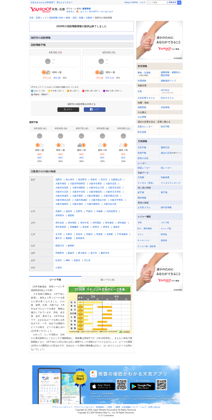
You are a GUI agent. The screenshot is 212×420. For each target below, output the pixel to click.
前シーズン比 (108, 279)
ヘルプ (142, 2)
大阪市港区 (77, 204)
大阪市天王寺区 (113, 191)
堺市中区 (84, 222)
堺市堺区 (72, 222)
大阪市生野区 (95, 183)
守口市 (87, 260)
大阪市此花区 (61, 187)
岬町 (68, 260)
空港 (140, 222)
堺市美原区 (60, 227)
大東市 (69, 234)
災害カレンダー (145, 126)
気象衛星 (165, 177)
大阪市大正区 (61, 191)
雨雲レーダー (144, 168)
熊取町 (71, 215)
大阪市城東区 (78, 187)
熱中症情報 (166, 207)
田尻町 (99, 234)
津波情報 (165, 107)
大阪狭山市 (116, 179)
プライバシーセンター (84, 407)
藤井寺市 (105, 253)
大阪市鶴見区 (95, 191)
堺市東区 (109, 222)
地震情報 (142, 107)
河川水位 (167, 91)
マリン (141, 234)
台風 (140, 91)
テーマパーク (144, 240)
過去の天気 (171, 153)
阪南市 (71, 253)
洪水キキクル (167, 98)
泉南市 (116, 227)
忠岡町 (110, 234)
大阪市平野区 (116, 200)
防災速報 (142, 132)
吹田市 (96, 227)
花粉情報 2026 (56, 17)
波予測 (141, 192)
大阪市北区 (111, 183)
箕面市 (77, 260)
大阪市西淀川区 (111, 196)
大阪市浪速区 (61, 196)
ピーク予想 (55, 279)
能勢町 (71, 245)
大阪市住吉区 (114, 187)
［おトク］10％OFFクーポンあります (96, 11)
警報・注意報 (144, 73)
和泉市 (93, 179)
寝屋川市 (59, 245)
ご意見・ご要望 (113, 407)
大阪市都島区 (93, 204)
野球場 (164, 234)
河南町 (99, 211)
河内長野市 (112, 211)
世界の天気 (143, 158)
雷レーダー (166, 168)
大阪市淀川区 (110, 204)
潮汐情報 (142, 198)
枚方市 (93, 253)
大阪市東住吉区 (63, 200)
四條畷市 (74, 227)
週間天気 (165, 147)
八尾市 (58, 267)
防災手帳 (165, 126)
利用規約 (100, 407)
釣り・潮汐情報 (145, 228)
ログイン (70, 11)
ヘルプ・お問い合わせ (150, 407)
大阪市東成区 (80, 200)
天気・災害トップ (38, 17)
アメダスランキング (170, 183)
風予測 (164, 192)
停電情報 (142, 80)
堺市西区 (97, 222)
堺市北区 (59, 222)
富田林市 (80, 238)
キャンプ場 (166, 228)
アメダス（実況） (146, 183)
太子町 (58, 234)
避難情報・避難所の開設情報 (170, 73)
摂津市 (106, 227)
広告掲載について (130, 407)
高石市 (79, 234)
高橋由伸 (172, 2)
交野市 (79, 211)
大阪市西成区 (93, 196)
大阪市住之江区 (96, 187)
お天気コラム (144, 207)
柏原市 (69, 211)
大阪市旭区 (60, 183)
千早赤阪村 (122, 234)
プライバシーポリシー (62, 407)
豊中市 (58, 238)
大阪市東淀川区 (98, 200)
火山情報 (142, 117)
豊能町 (69, 238)
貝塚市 (58, 211)
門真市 (89, 211)
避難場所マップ (168, 80)
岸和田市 (59, 215)
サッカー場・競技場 (147, 246)
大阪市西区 (77, 196)
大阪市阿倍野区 (77, 183)
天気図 (141, 177)
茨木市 (104, 179)
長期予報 (142, 153)
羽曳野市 (59, 253)
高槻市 (89, 234)
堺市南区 (121, 222)
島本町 (85, 227)
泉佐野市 (82, 179)
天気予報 (142, 147)
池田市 (58, 179)
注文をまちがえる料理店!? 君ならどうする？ (52, 2)
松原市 (58, 260)
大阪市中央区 (78, 191)
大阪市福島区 (61, 204)
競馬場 (164, 240)
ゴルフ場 (165, 222)
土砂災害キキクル (146, 98)
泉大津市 (70, 179)
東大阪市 (82, 253)
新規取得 (87, 8)
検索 (179, 3)
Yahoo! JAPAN (131, 2)
